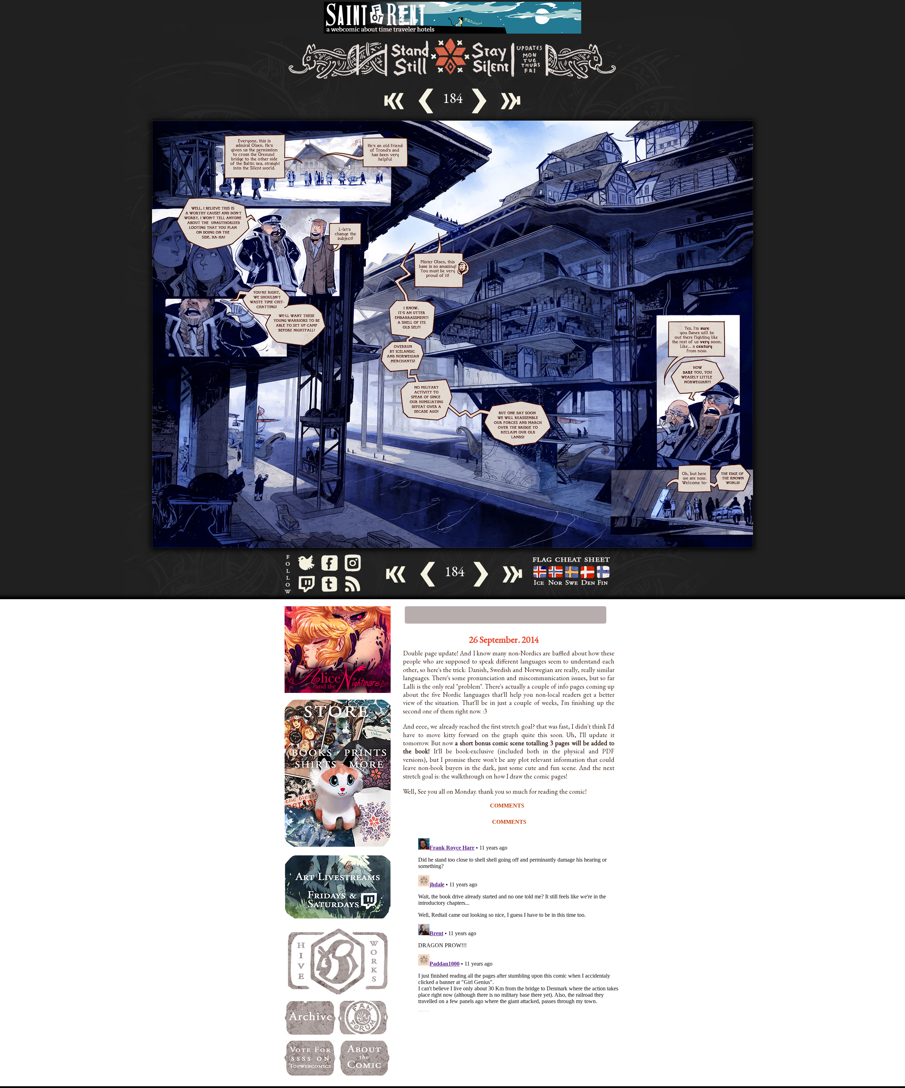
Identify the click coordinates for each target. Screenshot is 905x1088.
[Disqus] (519, 923)
